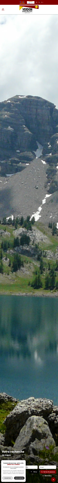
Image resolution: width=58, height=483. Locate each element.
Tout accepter (19, 478)
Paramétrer (7, 478)
